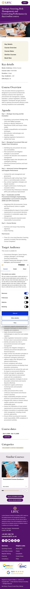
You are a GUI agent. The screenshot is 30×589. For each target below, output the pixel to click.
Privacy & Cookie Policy (13, 586)
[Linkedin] (15, 540)
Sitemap (21, 586)
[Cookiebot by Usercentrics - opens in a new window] (19, 265)
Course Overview (10, 48)
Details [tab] (15, 269)
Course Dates (9, 51)
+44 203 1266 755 (8, 534)
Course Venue (19, 556)
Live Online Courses (7, 551)
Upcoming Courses (7, 548)
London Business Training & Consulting (19, 581)
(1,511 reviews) (9, 568)
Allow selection (15, 318)
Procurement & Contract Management (12, 447)
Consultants (19, 553)
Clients (18, 551)
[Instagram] (6, 540)
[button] (3, 490)
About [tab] (24, 269)
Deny (15, 322)
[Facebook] (3, 540)
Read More (6, 486)
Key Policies (4, 586)
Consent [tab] (5, 269)
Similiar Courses (10, 54)
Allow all (15, 313)
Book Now (8, 58)
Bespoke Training (6, 553)
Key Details (8, 44)
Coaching (4, 556)
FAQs (17, 558)
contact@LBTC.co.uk (9, 536)
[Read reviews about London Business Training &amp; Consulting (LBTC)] (8, 566)
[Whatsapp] (18, 540)
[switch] (26, 298)
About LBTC (19, 548)
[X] (12, 540)
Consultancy (5, 558)
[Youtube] (9, 540)
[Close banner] (27, 264)
